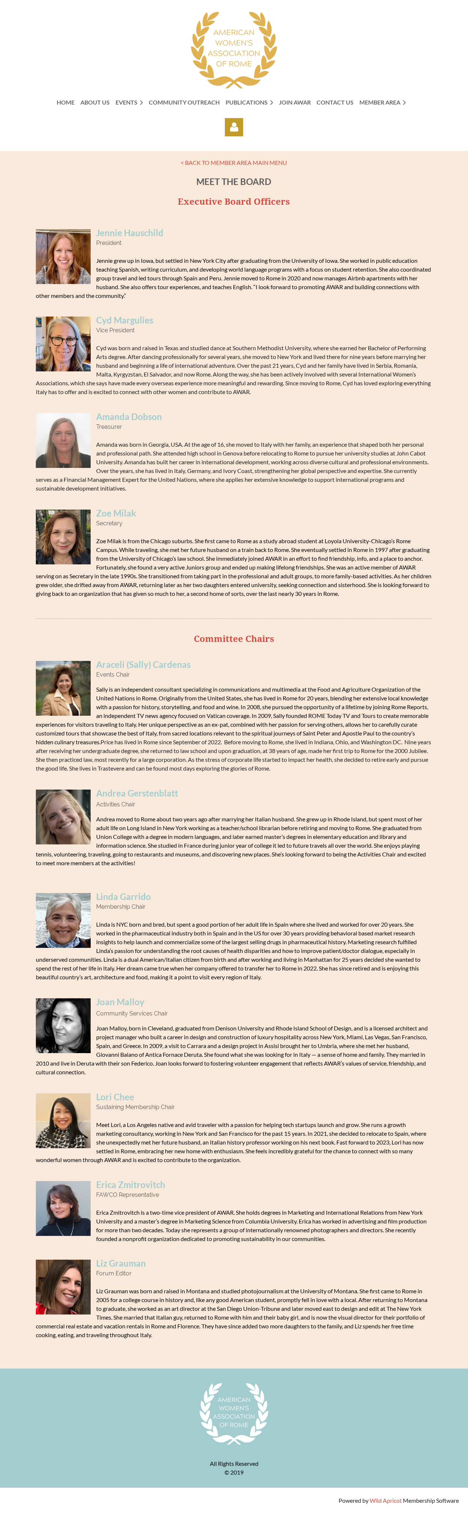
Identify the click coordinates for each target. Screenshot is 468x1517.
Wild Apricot (386, 1500)
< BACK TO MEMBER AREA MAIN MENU (234, 162)
